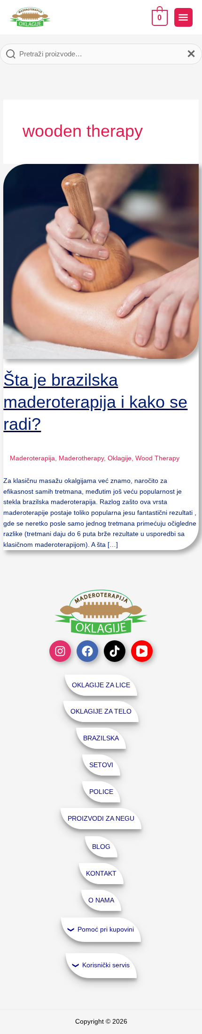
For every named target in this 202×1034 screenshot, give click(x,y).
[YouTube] (142, 651)
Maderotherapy (81, 458)
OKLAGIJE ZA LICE (101, 685)
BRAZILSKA (101, 738)
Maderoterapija (32, 458)
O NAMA (101, 900)
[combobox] (101, 54)
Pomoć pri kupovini (106, 929)
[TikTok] (114, 651)
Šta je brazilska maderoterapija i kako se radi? (95, 402)
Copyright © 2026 (101, 1021)
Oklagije (120, 458)
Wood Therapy (157, 458)
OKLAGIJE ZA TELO (101, 711)
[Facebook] (87, 651)
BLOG (101, 846)
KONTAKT (101, 873)
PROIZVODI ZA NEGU (101, 818)
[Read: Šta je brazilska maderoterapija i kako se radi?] (100, 260)
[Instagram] (60, 651)
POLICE (101, 791)
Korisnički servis (106, 965)
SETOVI (101, 765)
